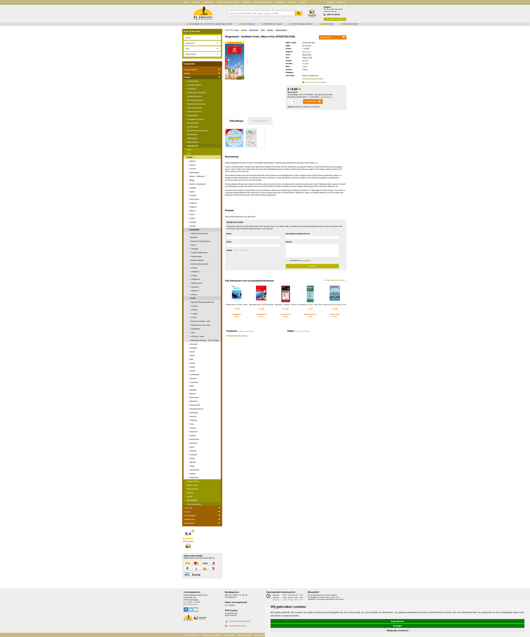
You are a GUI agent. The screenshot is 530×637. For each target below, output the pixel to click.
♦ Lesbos (194, 313)
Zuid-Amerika (192, 500)
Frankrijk (192, 222)
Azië (188, 153)
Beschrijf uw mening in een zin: (298, 233)
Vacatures (292, 2)
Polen (191, 424)
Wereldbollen (189, 523)
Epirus (193, 245)
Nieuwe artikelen (190, 69)
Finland (192, 218)
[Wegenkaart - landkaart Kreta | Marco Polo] (234, 60)
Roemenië (193, 431)
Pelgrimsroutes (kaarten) (196, 104)
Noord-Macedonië (196, 409)
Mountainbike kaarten (195, 100)
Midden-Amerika (193, 481)
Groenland (193, 344)
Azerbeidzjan (194, 172)
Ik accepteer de (300, 260)
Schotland (193, 443)
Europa (190, 157)
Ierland (192, 355)
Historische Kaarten (194, 96)
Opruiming (188, 508)
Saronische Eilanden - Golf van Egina (204, 340)
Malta (191, 386)
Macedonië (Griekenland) (200, 241)
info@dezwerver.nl (191, 604)
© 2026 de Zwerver (191, 635)
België (191, 180)
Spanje (192, 458)
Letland (192, 370)
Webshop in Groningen (263, 2)
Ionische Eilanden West (199, 264)
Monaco (192, 393)
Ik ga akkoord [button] (397, 621)
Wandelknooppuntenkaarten (197, 130)
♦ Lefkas (193, 275)
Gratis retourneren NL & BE (228, 2)
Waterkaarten (192, 138)
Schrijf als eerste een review (312, 78)
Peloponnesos (196, 256)
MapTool (196, 2)
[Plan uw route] (196, 609)
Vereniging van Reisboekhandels (240, 621)
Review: (289, 241)
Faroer (191, 214)
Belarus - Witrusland (197, 176)
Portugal (192, 428)
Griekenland (194, 229)
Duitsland (193, 203)
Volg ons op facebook (247, 331)
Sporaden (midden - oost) (200, 321)
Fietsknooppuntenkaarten (196, 92)
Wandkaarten (189, 519)
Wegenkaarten (192, 145)
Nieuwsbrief (246, 2)
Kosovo (192, 363)
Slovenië (192, 450)
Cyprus (192, 191)
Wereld (189, 496)
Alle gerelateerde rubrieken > (335, 280)
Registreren (341, 2)
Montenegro (194, 397)
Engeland (193, 207)
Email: (229, 241)
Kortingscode (229, 635)
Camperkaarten (193, 81)
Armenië (192, 168)
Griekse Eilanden (197, 260)
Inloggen (330, 2)
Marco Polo (306, 51)
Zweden (192, 473)
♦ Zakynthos (195, 279)
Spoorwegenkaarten (194, 107)
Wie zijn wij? (280, 2)
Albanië (192, 161)
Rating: (229, 250)
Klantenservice (208, 2)
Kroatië (192, 367)
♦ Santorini (194, 287)
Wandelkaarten (192, 127)
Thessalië (194, 249)
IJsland (192, 351)
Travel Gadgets (190, 515)
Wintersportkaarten (194, 504)
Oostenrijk (193, 420)
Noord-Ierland (194, 405)
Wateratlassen (192, 134)
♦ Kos (192, 332)
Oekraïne (192, 416)
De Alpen (193, 195)
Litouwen (192, 378)
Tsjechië (192, 462)
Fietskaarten (191, 88)
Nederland (193, 401)
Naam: (229, 233)
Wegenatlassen (193, 142)
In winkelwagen (311, 101)
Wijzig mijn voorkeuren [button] (397, 630)
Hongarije (193, 348)
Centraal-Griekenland (198, 252)
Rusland (192, 435)
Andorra (192, 165)
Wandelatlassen (193, 123)
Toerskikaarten (192, 115)
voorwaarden (306, 260)
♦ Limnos (194, 306)
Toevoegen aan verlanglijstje (316, 82)
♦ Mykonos (194, 290)
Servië (191, 447)
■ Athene (194, 237)
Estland (192, 210)
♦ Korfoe (193, 268)
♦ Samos (193, 309)
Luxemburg (193, 382)
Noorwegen (193, 412)
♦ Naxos (193, 294)
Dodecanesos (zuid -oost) (200, 325)
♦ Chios (193, 317)
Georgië (192, 226)
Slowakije (193, 454)
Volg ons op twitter (303, 331)
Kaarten (187, 77)
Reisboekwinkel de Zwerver (236, 335)
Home (186, 2)
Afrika (189, 149)
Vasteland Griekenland (199, 233)
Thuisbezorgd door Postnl (237, 625)
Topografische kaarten (195, 119)
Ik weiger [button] (397, 626)
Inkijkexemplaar (260, 120)
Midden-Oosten (192, 485)
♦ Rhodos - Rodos (197, 336)
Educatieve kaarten (194, 85)
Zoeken (298, 13)
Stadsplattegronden (194, 111)
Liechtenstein (194, 374)
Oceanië (190, 492)
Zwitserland (193, 477)
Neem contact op (336, 19)
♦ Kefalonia (194, 271)
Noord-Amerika (192, 489)
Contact (303, 2)
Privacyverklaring (244, 635)
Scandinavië (194, 439)
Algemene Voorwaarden (211, 635)
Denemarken (194, 199)
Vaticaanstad (194, 469)
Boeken (187, 73)
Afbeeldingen (237, 120)
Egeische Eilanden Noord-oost (202, 302)
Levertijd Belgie (326, 97)
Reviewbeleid (260, 635)
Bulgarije (192, 187)
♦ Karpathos (195, 328)
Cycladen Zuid (196, 283)
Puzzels (187, 511)
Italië (191, 359)
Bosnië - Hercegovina (197, 184)
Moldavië (192, 390)
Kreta (192, 298)
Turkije (191, 466)
